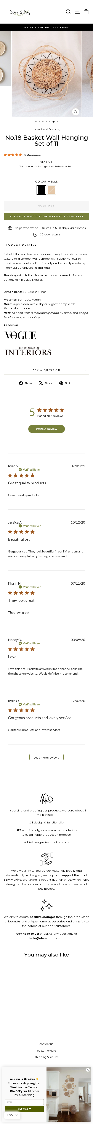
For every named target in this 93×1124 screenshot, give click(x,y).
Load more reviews (46, 757)
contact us (46, 1044)
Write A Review (46, 429)
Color (46, 181)
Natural (51, 190)
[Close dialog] (88, 1070)
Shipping (40, 166)
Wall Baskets (51, 129)
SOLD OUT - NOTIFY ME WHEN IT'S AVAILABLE (46, 216)
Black (41, 190)
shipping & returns (47, 1057)
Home (36, 129)
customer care (46, 1050)
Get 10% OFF (24, 1109)
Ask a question (47, 370)
